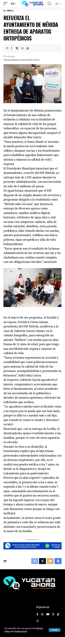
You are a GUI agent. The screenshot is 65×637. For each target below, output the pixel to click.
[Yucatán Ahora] (33, 3)
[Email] (22, 48)
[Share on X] (17, 48)
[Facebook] (37, 614)
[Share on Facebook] (11, 48)
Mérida (9, 11)
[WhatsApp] (37, 621)
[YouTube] (48, 614)
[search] (49, 3)
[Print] (27, 48)
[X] (42, 614)
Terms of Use (21, 631)
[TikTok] (58, 614)
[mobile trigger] (6, 3)
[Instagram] (53, 614)
